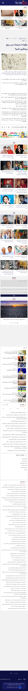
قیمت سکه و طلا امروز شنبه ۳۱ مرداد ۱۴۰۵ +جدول (7, 27)
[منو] (3, 2)
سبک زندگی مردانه (23, 463)
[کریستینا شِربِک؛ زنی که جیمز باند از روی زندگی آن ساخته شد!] (22, 400)
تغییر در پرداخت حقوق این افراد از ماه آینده (19, 558)
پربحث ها (4, 405)
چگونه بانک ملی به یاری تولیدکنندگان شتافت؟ (18, 590)
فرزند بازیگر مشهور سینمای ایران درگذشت (7, 257)
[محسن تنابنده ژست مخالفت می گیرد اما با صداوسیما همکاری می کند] (20, 199)
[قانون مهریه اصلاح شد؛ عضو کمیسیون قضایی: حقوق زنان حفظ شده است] (22, 352)
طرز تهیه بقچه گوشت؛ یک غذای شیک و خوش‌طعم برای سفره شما (15, 500)
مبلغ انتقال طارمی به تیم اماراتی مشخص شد (18, 491)
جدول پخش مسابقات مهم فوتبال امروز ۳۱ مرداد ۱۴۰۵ (17, 570)
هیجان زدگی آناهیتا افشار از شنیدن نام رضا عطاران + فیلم (17, 562)
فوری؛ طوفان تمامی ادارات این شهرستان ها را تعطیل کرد (7, 18)
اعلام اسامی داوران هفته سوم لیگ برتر (10, 388)
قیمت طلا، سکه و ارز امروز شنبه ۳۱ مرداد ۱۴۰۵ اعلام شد (16, 531)
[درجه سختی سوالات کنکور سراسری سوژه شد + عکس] (22, 364)
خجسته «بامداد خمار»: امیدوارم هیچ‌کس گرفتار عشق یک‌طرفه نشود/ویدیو (14, 580)
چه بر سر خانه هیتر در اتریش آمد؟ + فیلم (19, 522)
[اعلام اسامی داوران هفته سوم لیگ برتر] (22, 388)
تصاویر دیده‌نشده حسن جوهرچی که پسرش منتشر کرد (7, 226)
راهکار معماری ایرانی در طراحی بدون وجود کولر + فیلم (17, 524)
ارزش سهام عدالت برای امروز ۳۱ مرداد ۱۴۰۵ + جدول (17, 512)
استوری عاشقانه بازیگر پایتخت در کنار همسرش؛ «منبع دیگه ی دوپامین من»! (21, 242)
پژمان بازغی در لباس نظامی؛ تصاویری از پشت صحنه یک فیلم (7, 190)
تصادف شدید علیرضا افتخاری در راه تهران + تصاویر (20, 18)
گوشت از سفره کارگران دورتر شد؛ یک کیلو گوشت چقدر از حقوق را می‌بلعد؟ (14, 487)
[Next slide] (26, 309)
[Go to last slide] (2, 309)
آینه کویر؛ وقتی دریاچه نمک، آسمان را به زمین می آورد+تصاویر (14, 319)
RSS (11, 673)
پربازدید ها (22, 404)
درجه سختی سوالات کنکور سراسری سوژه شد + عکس (9, 364)
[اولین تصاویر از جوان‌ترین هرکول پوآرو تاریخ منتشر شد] (7, 165)
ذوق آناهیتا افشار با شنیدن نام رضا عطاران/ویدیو (17, 450)
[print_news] (9, 127)
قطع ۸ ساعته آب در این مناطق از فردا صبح (19, 514)
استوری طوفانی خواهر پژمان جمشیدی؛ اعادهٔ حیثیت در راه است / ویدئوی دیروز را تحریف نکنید (21, 191)
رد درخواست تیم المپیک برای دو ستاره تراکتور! (18, 555)
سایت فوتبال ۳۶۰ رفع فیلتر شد (11, 370)
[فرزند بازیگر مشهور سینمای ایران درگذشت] (7, 250)
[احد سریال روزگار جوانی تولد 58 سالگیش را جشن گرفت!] (7, 234)
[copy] (25, 127)
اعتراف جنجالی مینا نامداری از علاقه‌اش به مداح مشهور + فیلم (14, 434)
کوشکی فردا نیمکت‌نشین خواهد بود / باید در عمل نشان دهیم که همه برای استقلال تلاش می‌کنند (10, 376)
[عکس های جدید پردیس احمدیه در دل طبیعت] (7, 199)
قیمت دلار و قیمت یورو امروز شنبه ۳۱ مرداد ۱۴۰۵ (21, 27)
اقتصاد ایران (24, 459)
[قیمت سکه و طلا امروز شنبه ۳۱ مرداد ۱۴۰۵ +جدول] (7, 23)
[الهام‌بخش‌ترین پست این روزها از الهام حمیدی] (20, 219)
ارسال (14, 295)
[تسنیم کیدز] (14, 135)
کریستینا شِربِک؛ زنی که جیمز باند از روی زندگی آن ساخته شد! (10, 401)
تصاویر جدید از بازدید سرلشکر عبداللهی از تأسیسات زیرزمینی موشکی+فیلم (14, 497)
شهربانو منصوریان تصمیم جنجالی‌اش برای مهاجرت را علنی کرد (16, 495)
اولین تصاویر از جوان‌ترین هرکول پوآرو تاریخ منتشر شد (7, 172)
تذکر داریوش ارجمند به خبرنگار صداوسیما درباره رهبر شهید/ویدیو (14, 437)
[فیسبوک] (6, 127)
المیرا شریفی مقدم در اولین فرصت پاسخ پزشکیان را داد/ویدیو (14, 423)
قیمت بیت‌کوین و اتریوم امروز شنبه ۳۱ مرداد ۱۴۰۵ (17, 502)
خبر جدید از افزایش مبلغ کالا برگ (20, 526)
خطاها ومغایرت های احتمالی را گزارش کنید (19, 504)
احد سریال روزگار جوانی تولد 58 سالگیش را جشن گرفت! (15, 426)
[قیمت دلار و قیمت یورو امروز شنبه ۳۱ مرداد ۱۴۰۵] (20, 23)
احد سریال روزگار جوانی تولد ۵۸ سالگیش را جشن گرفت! (7, 241)
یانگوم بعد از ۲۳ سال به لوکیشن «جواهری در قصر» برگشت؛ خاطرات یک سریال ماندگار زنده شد (21, 174)
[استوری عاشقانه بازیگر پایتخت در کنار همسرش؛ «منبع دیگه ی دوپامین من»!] (20, 234)
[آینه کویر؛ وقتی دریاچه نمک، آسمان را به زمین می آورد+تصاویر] (14, 309)
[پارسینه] (20, 2)
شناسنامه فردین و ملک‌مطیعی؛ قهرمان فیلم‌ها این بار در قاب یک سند (7, 157)
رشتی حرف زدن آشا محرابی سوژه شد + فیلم (19, 518)
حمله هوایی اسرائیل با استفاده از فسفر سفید (18, 541)
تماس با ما (16, 673)
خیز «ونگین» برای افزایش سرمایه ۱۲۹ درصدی (18, 606)
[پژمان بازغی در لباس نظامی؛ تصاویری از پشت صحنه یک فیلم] (7, 183)
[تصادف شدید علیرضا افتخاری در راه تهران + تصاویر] (20, 13)
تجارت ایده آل (24, 465)
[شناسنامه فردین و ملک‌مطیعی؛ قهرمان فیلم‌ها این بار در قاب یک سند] (7, 149)
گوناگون (25, 7)
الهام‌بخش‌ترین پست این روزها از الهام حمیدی (21, 226)
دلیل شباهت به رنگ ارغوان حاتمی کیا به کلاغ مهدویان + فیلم (16, 575)
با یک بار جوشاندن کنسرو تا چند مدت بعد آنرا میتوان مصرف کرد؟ (15, 529)
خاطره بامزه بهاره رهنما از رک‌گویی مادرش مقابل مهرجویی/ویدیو (16, 578)
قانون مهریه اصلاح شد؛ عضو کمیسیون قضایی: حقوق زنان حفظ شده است (10, 352)
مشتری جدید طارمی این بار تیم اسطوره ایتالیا (18, 539)
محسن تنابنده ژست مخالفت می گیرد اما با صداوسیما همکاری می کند (21, 207)
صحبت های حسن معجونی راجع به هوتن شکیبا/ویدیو (17, 608)
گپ (26, 679)
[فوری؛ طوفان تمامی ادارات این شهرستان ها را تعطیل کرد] (7, 13)
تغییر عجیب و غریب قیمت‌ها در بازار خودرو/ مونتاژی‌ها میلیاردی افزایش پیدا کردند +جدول (7, 272)
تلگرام (21, 679)
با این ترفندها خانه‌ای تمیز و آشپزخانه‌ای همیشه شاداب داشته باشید (15, 485)
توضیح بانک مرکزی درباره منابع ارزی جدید (19, 537)
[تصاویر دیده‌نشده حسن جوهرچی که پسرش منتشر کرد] (7, 219)
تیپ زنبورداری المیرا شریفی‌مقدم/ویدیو (18, 421)
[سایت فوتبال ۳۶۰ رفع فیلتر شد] (22, 370)
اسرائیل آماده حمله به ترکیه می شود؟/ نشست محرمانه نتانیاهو (15, 600)
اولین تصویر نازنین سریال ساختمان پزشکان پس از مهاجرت (16, 493)
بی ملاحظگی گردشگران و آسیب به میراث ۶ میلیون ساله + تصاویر (15, 533)
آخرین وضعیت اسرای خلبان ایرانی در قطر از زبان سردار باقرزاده (14, 444)
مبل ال (25, 469)
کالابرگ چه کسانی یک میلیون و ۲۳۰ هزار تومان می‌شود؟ (16, 489)
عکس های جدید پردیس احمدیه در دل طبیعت (7, 206)
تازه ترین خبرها (24, 467)
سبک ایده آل (24, 461)
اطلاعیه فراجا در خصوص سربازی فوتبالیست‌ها (18, 547)
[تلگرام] (4, 127)
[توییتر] (2, 127)
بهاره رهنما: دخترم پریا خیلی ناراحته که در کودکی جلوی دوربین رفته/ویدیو (14, 604)
